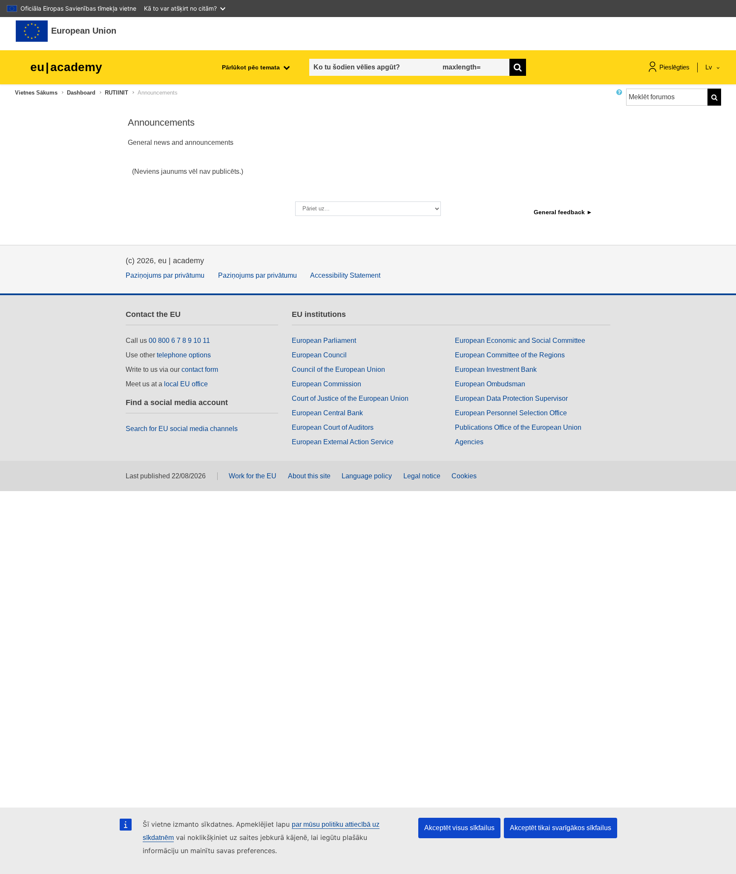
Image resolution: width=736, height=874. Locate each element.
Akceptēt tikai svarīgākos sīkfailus (560, 827)
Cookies (464, 476)
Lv (709, 67)
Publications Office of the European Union (518, 427)
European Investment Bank (496, 369)
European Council (319, 355)
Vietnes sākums (36, 92)
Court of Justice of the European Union (350, 398)
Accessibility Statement (345, 275)
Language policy (367, 476)
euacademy (66, 67)
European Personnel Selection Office (511, 413)
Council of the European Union (338, 369)
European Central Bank (327, 413)
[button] (621, 100)
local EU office (186, 384)
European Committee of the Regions (510, 355)
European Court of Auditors (333, 427)
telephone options (184, 355)
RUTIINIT (116, 92)
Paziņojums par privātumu (165, 275)
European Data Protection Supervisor (511, 398)
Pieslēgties (674, 67)
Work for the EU (252, 476)
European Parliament (324, 340)
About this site (309, 476)
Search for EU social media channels (182, 428)
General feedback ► (563, 212)
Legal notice (421, 476)
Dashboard (81, 92)
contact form (199, 369)
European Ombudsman (490, 384)
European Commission (326, 384)
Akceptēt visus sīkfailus (459, 827)
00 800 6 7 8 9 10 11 (179, 340)
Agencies (469, 442)
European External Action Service (343, 442)
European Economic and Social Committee (520, 340)
